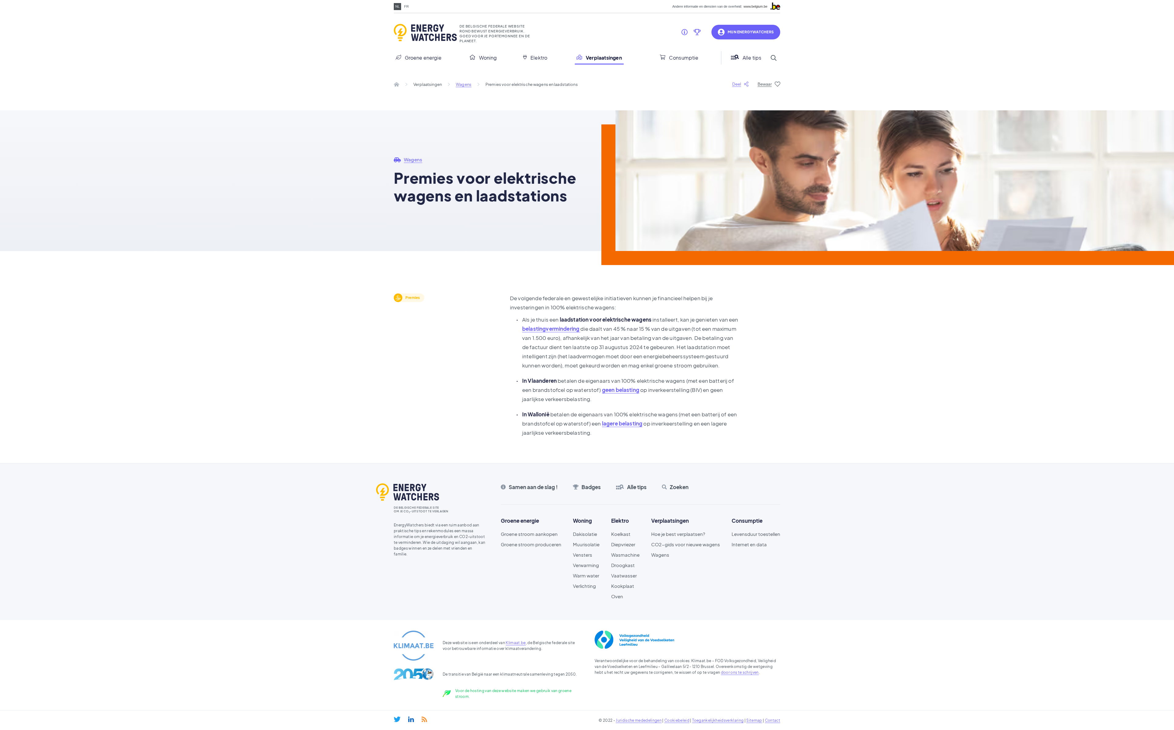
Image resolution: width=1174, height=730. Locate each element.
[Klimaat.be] (414, 646)
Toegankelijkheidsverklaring (718, 720)
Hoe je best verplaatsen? (678, 534)
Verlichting (584, 586)
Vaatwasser (624, 575)
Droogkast (623, 565)
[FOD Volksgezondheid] (634, 640)
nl (397, 6)
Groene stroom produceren (531, 544)
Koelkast (620, 534)
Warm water (586, 575)
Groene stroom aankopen (529, 534)
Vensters (582, 555)
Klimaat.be (516, 642)
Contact (772, 720)
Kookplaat (622, 586)
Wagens (463, 84)
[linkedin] (411, 719)
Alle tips (752, 57)
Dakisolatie (585, 534)
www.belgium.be (755, 6)
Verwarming (586, 565)
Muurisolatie (586, 544)
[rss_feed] (424, 719)
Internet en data (749, 544)
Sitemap (754, 720)
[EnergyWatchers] (424, 33)
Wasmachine (625, 555)
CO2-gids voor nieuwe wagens (685, 544)
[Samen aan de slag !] (684, 32)
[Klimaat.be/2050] (414, 674)
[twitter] (397, 719)
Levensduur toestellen (756, 534)
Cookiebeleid (676, 720)
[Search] (773, 58)
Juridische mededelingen (639, 720)
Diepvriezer (623, 544)
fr (406, 6)
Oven (617, 596)
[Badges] (697, 32)
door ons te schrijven (740, 672)
